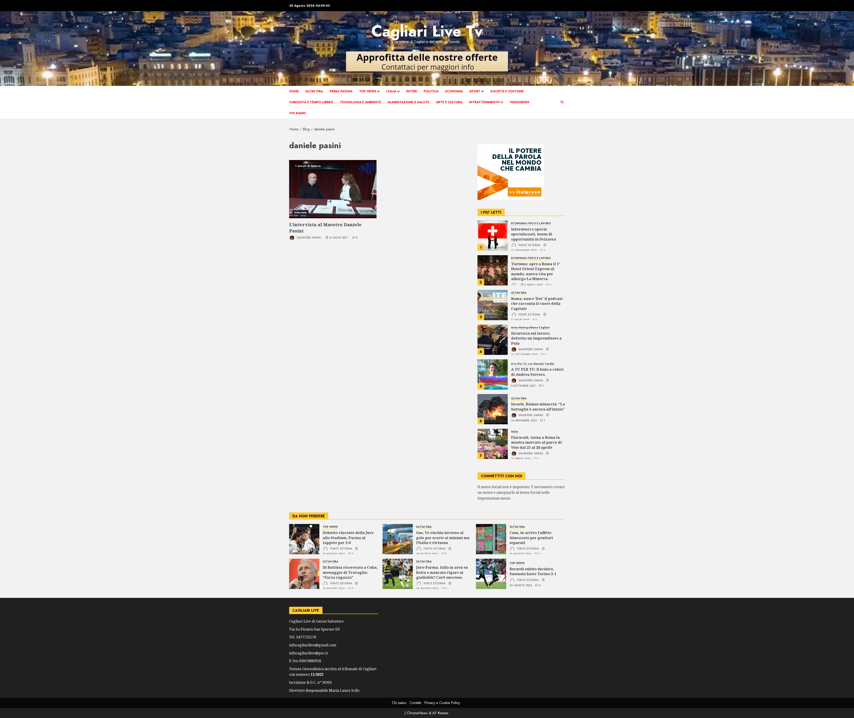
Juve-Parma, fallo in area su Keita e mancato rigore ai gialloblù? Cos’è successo (442, 572)
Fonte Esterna (529, 245)
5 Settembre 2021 (523, 386)
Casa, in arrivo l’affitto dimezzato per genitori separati (531, 537)
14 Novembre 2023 (524, 421)
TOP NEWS (367, 91)
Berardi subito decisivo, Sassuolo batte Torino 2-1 (533, 571)
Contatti (415, 702)
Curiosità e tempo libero (311, 102)
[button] (562, 102)
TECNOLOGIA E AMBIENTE (360, 102)
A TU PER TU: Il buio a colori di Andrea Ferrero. (537, 372)
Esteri (411, 91)
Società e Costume (507, 91)
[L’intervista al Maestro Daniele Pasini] (333, 189)
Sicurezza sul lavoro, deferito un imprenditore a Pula (536, 338)
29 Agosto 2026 (521, 585)
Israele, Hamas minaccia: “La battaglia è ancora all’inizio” (538, 406)
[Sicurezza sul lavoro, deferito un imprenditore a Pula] (492, 340)
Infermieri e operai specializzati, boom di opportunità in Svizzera (533, 234)
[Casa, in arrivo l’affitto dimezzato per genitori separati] (491, 539)
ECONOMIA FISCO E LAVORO (531, 223)
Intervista (300, 212)
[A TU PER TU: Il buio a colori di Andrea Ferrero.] (492, 374)
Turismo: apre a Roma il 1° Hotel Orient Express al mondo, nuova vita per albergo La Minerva (535, 271)
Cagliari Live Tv (427, 31)
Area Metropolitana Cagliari (530, 328)
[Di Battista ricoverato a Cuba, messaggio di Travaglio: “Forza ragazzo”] (304, 574)
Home (294, 91)
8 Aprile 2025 (533, 285)
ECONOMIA (454, 91)
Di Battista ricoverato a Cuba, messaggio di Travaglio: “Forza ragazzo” (350, 572)
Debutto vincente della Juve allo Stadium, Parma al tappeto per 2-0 (348, 537)
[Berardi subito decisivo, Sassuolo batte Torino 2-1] (491, 574)
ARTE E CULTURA (449, 102)
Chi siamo (297, 113)
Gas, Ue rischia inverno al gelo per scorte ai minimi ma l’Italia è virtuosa (442, 537)
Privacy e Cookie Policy (442, 702)
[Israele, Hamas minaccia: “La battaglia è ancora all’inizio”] (492, 409)
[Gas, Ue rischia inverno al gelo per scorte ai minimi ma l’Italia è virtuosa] (398, 539)
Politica (431, 91)
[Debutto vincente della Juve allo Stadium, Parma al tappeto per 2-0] (304, 539)
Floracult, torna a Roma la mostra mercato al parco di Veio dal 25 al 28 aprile (536, 442)
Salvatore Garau (308, 238)
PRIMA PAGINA (341, 91)
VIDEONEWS (519, 102)
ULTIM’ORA (314, 91)
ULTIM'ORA (519, 293)
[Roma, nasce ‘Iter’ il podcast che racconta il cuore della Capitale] (492, 305)
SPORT (474, 91)
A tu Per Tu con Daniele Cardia (532, 364)
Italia (391, 91)
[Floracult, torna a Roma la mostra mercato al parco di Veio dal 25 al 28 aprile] (492, 444)
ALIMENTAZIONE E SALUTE (408, 102)
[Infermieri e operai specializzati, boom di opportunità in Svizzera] (492, 235)
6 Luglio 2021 (338, 238)
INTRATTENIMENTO (484, 102)
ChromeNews (417, 713)
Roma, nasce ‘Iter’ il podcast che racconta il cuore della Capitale (537, 303)
